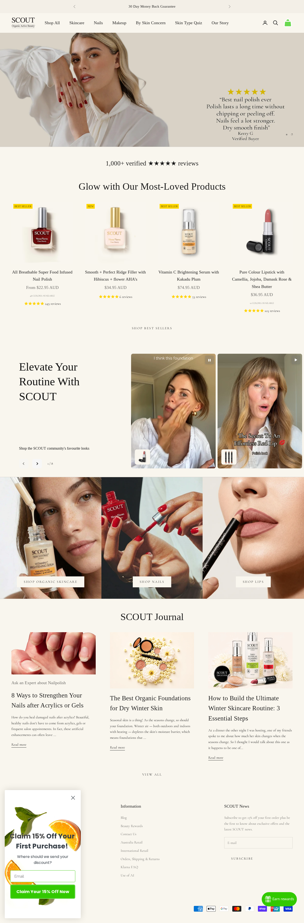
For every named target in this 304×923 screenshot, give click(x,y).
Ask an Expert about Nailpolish (38, 682)
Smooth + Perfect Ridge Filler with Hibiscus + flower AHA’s (115, 276)
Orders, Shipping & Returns (140, 859)
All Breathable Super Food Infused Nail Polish (42, 276)
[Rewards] (279, 899)
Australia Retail (131, 842)
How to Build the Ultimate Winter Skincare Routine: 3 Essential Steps (244, 708)
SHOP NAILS (152, 582)
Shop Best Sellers (152, 328)
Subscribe (242, 859)
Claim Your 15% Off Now (42, 892)
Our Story (220, 22)
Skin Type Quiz (188, 22)
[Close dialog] (73, 798)
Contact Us (128, 834)
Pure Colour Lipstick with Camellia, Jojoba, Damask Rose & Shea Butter (262, 279)
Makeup (119, 22)
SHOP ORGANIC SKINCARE (50, 582)
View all (152, 774)
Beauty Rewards (132, 826)
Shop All (52, 22)
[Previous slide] (23, 463)
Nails (98, 22)
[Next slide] (37, 463)
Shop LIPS (253, 582)
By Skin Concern (151, 22)
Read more (18, 744)
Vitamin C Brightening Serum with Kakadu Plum (188, 276)
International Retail (134, 850)
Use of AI (127, 875)
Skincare (76, 22)
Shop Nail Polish (266, 57)
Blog (124, 817)
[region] (152, 90)
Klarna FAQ (129, 867)
